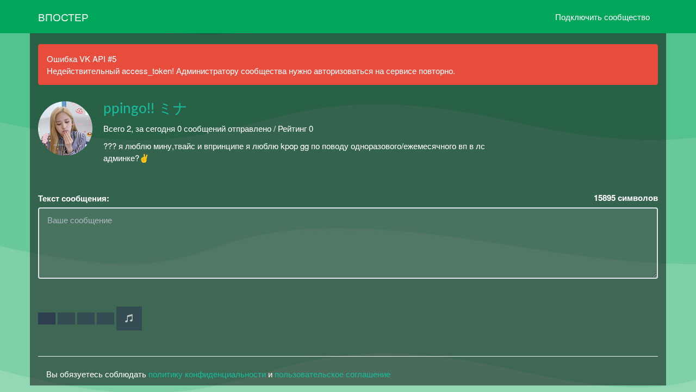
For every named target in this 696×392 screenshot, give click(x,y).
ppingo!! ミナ (145, 109)
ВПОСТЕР (63, 16)
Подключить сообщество (602, 16)
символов (626, 198)
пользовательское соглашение (332, 373)
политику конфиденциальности (207, 373)
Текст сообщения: (73, 198)
